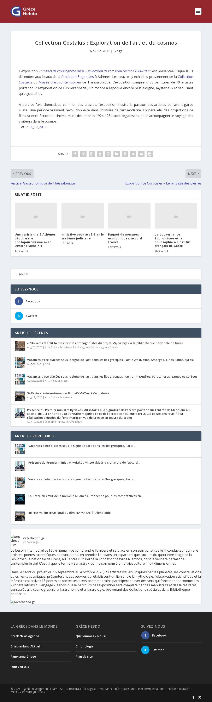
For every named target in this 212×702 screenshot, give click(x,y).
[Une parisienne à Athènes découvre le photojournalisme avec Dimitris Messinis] (36, 215)
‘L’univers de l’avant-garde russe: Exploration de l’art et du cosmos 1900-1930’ (95, 71)
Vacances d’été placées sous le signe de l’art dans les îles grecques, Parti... (81, 446)
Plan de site (84, 656)
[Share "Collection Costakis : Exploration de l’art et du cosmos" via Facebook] (75, 154)
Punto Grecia (20, 667)
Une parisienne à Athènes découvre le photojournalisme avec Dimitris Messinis (35, 240)
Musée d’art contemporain (60, 82)
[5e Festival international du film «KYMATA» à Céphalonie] (20, 396)
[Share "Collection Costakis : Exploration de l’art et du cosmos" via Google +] (92, 154)
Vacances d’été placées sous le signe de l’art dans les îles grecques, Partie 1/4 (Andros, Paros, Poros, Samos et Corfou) (112, 376)
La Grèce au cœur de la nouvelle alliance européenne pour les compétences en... (85, 496)
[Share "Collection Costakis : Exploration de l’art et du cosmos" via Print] (150, 154)
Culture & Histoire (61, 347)
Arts (47, 347)
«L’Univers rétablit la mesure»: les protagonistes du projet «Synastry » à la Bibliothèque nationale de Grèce (105, 343)
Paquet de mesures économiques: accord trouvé (125, 238)
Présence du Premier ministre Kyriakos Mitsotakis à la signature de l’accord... (84, 462)
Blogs (117, 51)
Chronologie (84, 646)
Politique (76, 422)
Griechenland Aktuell (26, 646)
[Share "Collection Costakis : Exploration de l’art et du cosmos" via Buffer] (125, 154)
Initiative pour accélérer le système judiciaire (82, 236)
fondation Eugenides (77, 76)
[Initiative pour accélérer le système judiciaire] (82, 215)
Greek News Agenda (25, 636)
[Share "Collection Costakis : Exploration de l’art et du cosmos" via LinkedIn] (116, 154)
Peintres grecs (81, 347)
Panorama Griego (23, 656)
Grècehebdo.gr (33, 538)
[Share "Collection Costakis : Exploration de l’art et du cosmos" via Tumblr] (100, 154)
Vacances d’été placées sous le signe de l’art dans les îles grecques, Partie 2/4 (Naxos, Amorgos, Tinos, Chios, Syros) (110, 360)
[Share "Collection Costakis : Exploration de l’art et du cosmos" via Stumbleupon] (133, 154)
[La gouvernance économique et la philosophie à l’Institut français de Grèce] (176, 215)
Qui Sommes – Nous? (91, 636)
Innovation (64, 422)
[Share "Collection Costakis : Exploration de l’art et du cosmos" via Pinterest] (108, 154)
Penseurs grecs (100, 347)
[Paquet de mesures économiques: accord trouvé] (129, 215)
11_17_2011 (38, 127)
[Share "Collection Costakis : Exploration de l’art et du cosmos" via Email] (141, 154)
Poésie (114, 347)
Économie (51, 422)
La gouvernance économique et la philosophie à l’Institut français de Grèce (173, 240)
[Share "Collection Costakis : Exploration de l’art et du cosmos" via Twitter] (83, 154)
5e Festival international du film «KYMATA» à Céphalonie (68, 393)
